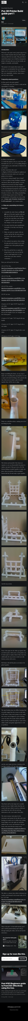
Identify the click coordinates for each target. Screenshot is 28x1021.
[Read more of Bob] (3, 18)
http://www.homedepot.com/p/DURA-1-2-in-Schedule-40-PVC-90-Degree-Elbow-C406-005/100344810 (13, 280)
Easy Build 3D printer (7, 8)
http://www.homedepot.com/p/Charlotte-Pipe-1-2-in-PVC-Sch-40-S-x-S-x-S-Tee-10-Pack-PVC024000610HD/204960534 (13, 270)
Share (23, 20)
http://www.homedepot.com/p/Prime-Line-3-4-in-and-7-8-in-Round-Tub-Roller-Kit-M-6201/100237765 (13, 902)
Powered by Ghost (14, 1009)
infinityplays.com (12, 1007)
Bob (2, 22)
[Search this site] (23, 2)
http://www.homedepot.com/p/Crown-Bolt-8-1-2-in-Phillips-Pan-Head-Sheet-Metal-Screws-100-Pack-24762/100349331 (13, 831)
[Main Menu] (26, 2)
